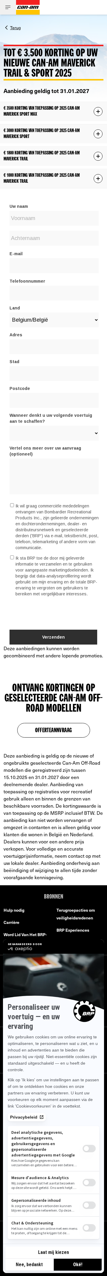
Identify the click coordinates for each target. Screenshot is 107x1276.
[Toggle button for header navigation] (8, 7)
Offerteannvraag (53, 731)
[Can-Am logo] (28, 7)
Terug (15, 27)
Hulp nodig (14, 910)
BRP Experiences (72, 930)
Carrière (11, 922)
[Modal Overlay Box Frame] (53, 418)
